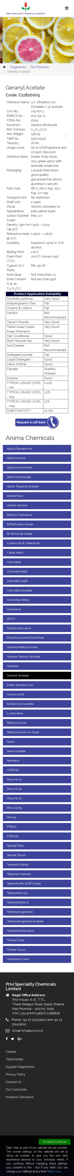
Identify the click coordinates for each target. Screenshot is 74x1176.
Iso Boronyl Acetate (20, 704)
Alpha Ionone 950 (19, 477)
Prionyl (11, 817)
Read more (54, 1171)
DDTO (11, 619)
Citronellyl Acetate (19, 590)
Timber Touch (16, 949)
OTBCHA (13, 770)
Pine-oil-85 (14, 808)
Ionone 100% (15, 694)
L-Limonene (15, 713)
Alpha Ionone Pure (19, 467)
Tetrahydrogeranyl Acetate (25, 921)
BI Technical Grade (19, 533)
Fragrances (18, 67)
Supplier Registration (20, 1067)
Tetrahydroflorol (18, 902)
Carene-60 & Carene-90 (23, 543)
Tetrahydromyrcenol (20, 930)
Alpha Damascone (19, 448)
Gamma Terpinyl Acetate (23, 656)
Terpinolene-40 (17, 893)
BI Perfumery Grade (20, 524)
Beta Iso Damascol (19, 515)
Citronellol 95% (17, 581)
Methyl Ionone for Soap (23, 732)
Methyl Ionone (16, 723)
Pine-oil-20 (14, 779)
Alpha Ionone (16, 458)
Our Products (39, 67)
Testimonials (14, 1059)
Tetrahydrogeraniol (20, 912)
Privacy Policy (15, 1074)
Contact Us (13, 1082)
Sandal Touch (16, 855)
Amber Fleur (15, 496)
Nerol (10, 741)
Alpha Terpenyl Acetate (23, 486)
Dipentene (14, 609)
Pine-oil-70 (14, 798)
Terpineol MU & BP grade (24, 883)
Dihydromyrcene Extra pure (25, 637)
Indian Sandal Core (20, 685)
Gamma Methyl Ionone (22, 647)
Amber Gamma (17, 505)
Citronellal (14, 562)
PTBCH (11, 826)
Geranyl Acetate (18, 675)
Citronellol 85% (17, 571)
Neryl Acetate (16, 751)
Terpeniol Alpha (17, 864)
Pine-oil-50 (14, 789)
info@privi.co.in (32, 1030)
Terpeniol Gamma (19, 874)
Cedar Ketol (15, 552)
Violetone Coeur (18, 959)
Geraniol (12, 666)
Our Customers (16, 1089)
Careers (11, 1051)
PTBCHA (12, 836)
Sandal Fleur (15, 845)
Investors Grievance (19, 1097)
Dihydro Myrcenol (19, 628)
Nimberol (13, 760)
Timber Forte (15, 940)
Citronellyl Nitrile (18, 600)
